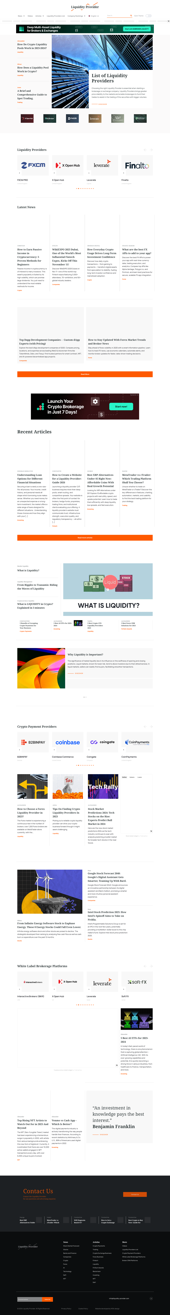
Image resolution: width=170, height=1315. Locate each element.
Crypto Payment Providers (131, 1253)
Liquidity (20, 52)
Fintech (54, 526)
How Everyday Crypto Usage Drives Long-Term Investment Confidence (101, 253)
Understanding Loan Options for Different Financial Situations (29, 478)
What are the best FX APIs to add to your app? (136, 251)
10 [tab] (94, 189)
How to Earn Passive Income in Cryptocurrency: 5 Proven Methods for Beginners (29, 257)
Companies (56, 284)
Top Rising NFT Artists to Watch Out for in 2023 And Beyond (32, 1124)
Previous (145, 150)
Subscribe (47, 1299)
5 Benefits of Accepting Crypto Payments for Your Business (29, 625)
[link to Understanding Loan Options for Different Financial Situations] (32, 453)
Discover (103, 104)
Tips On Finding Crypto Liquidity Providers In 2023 (66, 812)
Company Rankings (75, 16)
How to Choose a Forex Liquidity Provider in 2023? (31, 812)
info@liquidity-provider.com (119, 1298)
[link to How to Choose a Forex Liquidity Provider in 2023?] (32, 787)
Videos (30, 16)
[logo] (85, 6)
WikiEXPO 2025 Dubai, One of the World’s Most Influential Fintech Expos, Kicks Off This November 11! (66, 257)
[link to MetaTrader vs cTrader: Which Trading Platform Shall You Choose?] (137, 453)
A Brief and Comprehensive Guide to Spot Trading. (32, 94)
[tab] (37, 570)
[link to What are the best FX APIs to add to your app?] (137, 228)
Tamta (89, 621)
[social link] (151, 1298)
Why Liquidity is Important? (85, 654)
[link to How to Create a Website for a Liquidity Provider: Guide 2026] (67, 453)
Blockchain (97, 1271)
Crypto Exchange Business (102, 1253)
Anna (19, 87)
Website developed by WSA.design (107, 1309)
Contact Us (135, 1194)
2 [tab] (79, 189)
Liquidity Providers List (56, 16)
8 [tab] (90, 189)
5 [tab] (85, 189)
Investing (20, 520)
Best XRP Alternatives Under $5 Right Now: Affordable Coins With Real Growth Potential (100, 480)
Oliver (19, 64)
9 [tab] (92, 189)
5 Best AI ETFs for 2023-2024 (134, 1039)
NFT (18, 1160)
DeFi (64, 1275)
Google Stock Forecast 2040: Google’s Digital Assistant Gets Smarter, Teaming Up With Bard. (107, 877)
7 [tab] (88, 189)
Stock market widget (132, 836)
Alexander (21, 41)
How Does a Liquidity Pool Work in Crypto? (33, 69)
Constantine (25, 621)
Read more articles (85, 538)
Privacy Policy (66, 1309)
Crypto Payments (26, 631)
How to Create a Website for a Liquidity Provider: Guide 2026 (67, 478)
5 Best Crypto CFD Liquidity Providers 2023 (95, 625)
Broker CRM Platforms (130, 1260)
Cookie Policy (83, 1309)
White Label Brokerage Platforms (133, 1257)
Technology (67, 1271)
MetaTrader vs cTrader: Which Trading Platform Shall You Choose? (136, 478)
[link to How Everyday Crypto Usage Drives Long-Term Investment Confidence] (102, 228)
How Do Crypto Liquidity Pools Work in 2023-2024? (32, 46)
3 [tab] (81, 189)
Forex (124, 279)
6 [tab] (86, 189)
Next (151, 150)
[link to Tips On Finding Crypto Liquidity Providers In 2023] (68, 787)
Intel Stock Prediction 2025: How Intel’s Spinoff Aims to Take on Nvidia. (107, 915)
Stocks (19, 941)
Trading (19, 102)
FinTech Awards (126, 629)
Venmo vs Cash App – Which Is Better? (64, 1122)
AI (64, 1268)
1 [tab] (77, 189)
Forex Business (98, 1257)
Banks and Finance (69, 1253)
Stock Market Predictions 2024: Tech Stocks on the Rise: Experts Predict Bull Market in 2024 (101, 816)
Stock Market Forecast (71, 1246)
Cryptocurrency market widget (63, 1070)
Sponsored (148, 26)
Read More (85, 374)
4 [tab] (83, 189)
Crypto (19, 290)
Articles (38, 16)
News (20, 16)
